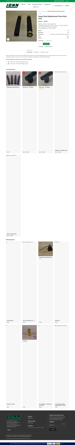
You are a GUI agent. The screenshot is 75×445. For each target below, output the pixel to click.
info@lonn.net (30, 418)
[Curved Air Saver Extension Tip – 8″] (45, 249)
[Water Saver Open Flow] (13, 194)
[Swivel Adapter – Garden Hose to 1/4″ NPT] (45, 364)
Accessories (44, 11)
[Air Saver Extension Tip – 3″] (29, 280)
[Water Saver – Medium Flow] (61, 110)
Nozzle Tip (57, 320)
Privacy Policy (21, 438)
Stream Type (40, 40)
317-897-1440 (30, 422)
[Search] (53, 6)
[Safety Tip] (29, 332)
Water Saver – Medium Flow (61, 150)
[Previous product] (39, 13)
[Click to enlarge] (8, 39)
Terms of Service (26, 438)
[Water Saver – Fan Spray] (29, 78)
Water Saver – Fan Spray (28, 87)
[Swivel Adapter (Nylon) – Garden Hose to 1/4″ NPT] (61, 364)
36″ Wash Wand (10, 320)
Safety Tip (25, 341)
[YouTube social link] (67, 1)
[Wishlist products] (64, 6)
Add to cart (46, 43)
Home (39, 11)
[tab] (29, 51)
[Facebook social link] (65, 1)
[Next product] (41, 13)
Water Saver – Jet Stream (44, 87)
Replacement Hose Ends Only (13, 87)
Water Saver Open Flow (11, 233)
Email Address (52, 425)
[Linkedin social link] (68, 1)
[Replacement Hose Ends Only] (13, 78)
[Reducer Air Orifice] (13, 364)
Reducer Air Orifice (11, 404)
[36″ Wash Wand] (13, 280)
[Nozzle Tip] (61, 280)
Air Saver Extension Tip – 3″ (28, 320)
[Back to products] (40, 13)
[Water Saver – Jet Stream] (45, 78)
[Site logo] (12, 5)
